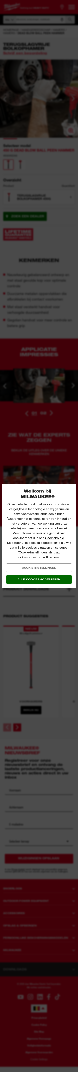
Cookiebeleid (54, 538)
